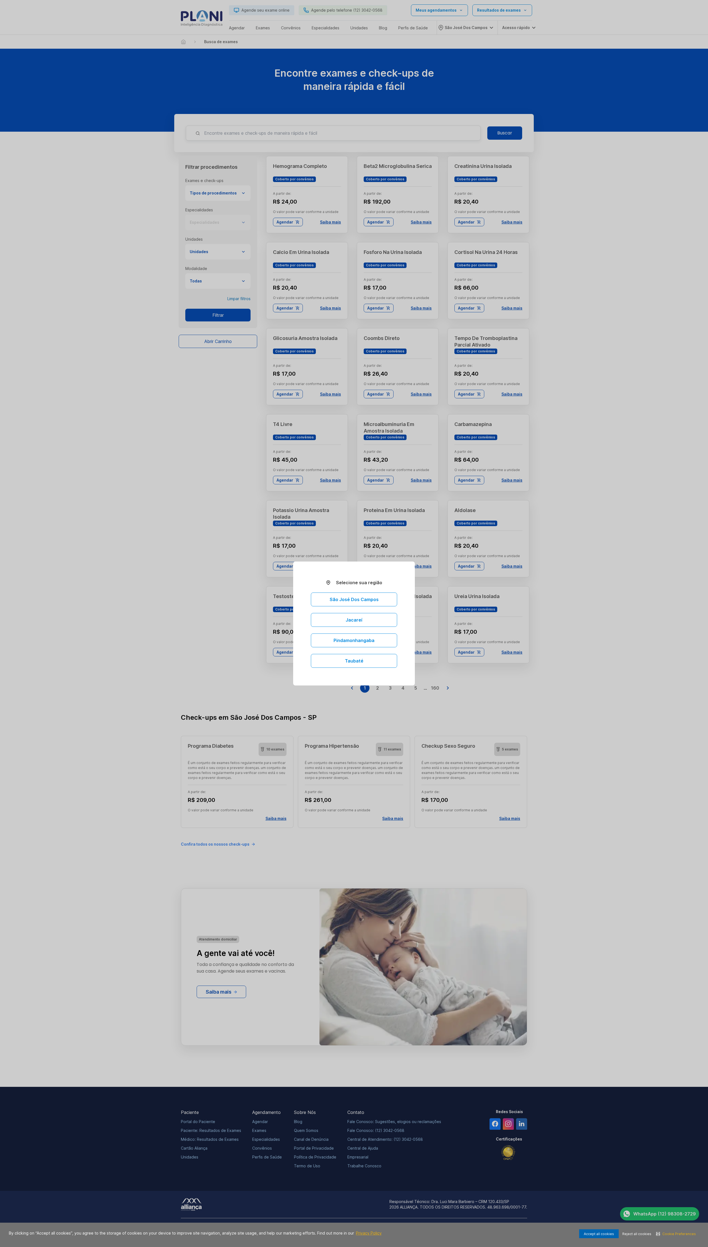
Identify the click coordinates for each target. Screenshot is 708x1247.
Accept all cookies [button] (599, 1234)
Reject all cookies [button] (636, 1234)
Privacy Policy (369, 1233)
